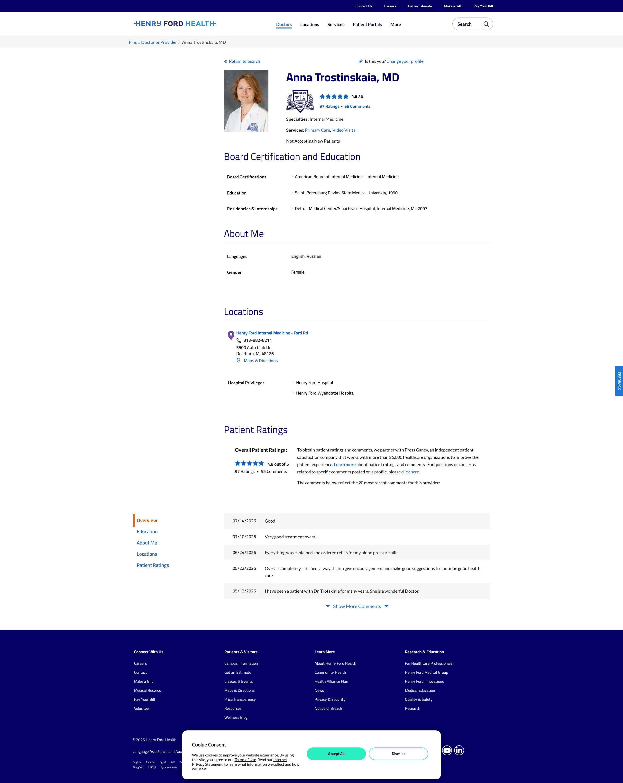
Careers (390, 6)
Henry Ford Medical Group (426, 672)
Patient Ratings (153, 565)
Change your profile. (405, 61)
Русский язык (169, 767)
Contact (140, 672)
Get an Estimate (420, 6)
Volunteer (142, 708)
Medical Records (147, 690)
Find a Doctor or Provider (153, 42)
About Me (147, 542)
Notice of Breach (328, 708)
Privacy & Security (330, 699)
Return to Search (244, 61)
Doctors (284, 24)
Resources (232, 708)
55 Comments (357, 106)
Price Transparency (240, 699)
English (137, 762)
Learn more (345, 464)
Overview (147, 520)
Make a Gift (452, 6)
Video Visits (343, 130)
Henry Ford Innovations (424, 681)
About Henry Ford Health (335, 663)
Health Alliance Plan (331, 681)
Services (336, 24)
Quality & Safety (418, 699)
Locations (309, 24)
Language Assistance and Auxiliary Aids (165, 751)
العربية (163, 762)
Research (412, 708)
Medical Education (420, 690)
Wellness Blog (235, 717)
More (395, 24)
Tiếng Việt (138, 767)
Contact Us (364, 6)
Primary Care (317, 130)
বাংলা (173, 762)
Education (147, 531)
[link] (193, 23)
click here (410, 471)
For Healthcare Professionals (428, 663)
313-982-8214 (258, 340)
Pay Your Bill (483, 6)
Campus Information (241, 663)
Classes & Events (238, 681)
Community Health (330, 672)
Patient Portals (367, 24)
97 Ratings (330, 106)
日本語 (152, 767)
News (319, 690)
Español (150, 762)
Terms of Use (245, 759)
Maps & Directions (260, 361)
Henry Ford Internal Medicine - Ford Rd (272, 333)
